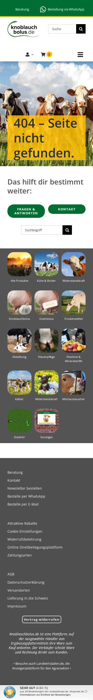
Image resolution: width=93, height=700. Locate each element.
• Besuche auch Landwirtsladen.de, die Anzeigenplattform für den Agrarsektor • (41, 665)
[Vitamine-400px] (74, 330)
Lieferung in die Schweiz (27, 598)
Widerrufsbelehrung (24, 539)
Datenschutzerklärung (25, 582)
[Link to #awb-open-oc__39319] (80, 54)
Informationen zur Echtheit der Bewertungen (45, 694)
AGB (10, 574)
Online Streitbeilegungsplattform (34, 547)
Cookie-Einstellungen (24, 531)
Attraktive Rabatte (22, 523)
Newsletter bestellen (24, 488)
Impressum (16, 606)
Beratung (22, 9)
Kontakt (13, 480)
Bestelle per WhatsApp (26, 496)
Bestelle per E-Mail (23, 504)
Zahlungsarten (19, 555)
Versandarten (18, 590)
